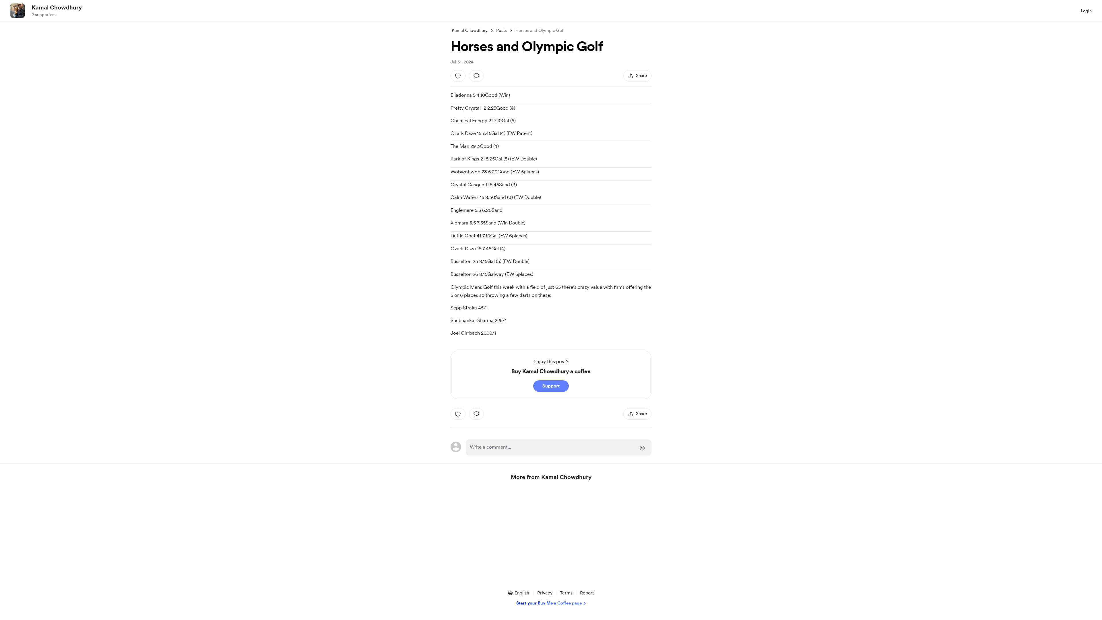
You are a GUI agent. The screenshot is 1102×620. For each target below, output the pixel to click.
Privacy (544, 593)
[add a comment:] (476, 76)
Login (1086, 10)
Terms (566, 593)
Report (587, 593)
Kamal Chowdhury (57, 7)
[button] (518, 593)
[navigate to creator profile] (17, 10)
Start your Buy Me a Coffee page (549, 603)
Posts (501, 30)
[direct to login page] (558, 447)
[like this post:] (458, 76)
